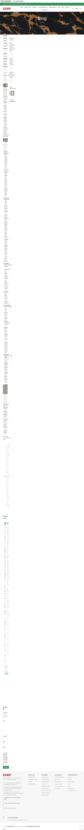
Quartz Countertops (72, 790)
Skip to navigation (5, 1)
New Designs (57, 779)
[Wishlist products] (80, 8)
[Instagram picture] (10, 91)
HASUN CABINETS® (46, 792)
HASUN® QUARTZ (45, 786)
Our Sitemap (57, 788)
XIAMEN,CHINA (31, 777)
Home (41, 22)
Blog (43, 22)
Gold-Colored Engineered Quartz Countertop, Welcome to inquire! (12, 46)
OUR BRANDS (45, 775)
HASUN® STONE (45, 779)
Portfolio (69, 779)
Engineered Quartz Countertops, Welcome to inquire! (12, 75)
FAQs (69, 784)
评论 (4, 721)
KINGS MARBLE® (45, 795)
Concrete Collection (59, 786)
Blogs (69, 786)
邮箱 (4, 741)
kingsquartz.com (6, 75)
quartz (4, 436)
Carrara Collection (58, 784)
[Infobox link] (22, 819)
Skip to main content (18, 1)
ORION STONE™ (45, 788)
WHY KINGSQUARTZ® (59, 777)
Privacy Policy (71, 781)
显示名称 (5, 736)
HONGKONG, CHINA (32, 779)
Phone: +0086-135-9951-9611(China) (12, 803)
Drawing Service (71, 788)
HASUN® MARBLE (45, 781)
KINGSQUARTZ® (45, 777)
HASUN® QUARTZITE (46, 790)
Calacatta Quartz (58, 781)
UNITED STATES (31, 784)
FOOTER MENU (58, 775)
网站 (4, 747)
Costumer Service (72, 775)
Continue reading (7, 673)
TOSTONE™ (44, 784)
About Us (70, 777)
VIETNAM (30, 781)
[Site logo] (10, 8)
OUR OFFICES (31, 775)
